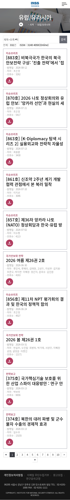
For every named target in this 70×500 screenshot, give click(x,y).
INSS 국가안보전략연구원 (35, 4)
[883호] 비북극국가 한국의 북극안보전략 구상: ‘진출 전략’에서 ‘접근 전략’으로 (35, 60)
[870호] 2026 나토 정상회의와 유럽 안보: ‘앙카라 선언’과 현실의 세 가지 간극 (35, 100)
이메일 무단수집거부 (38, 475)
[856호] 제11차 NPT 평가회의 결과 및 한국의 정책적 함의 (35, 301)
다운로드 (9, 80)
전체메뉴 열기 (64, 4)
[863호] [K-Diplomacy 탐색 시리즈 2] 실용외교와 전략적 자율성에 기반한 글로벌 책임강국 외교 (34, 141)
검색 (63, 39)
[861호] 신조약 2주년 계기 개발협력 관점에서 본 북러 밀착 (33, 182)
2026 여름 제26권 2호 (25, 260)
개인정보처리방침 (13, 475)
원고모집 (58, 475)
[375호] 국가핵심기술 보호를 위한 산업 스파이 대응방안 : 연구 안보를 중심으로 (34, 381)
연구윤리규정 (33, 478)
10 (58, 455)
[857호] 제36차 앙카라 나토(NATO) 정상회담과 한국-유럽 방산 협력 (34, 222)
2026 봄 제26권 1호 (23, 339)
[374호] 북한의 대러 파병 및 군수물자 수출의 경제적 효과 (34, 421)
